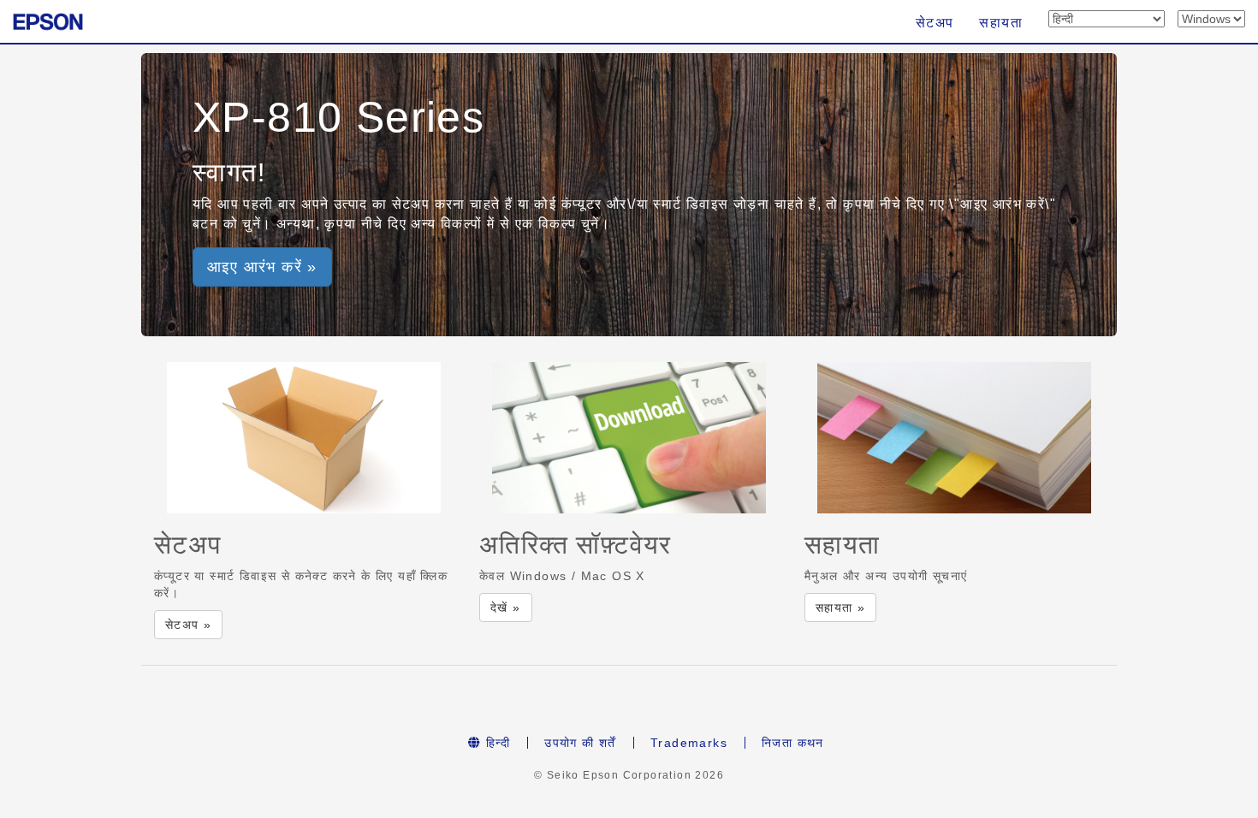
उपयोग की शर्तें (580, 743)
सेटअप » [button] (188, 624)
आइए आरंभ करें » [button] (262, 267)
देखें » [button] (505, 607)
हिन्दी (496, 743)
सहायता (1001, 22)
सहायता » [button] (840, 607)
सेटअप (935, 22)
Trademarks (688, 743)
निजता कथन (793, 743)
